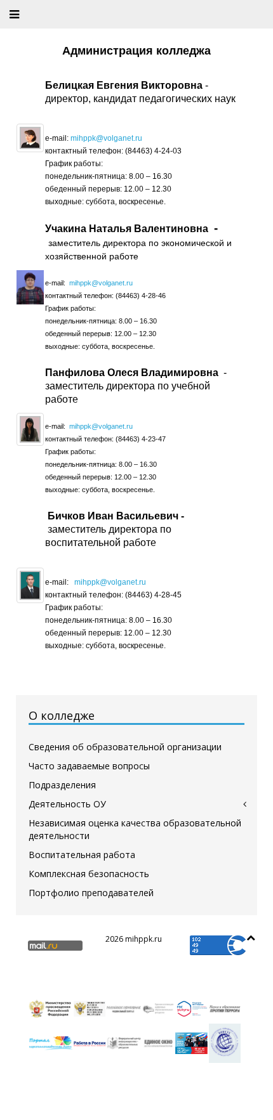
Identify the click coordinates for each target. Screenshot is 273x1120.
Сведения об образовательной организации (125, 747)
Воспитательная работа (82, 855)
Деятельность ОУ (67, 804)
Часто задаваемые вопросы (89, 766)
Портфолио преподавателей (91, 893)
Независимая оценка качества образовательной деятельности (135, 829)
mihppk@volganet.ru (106, 138)
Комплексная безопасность (89, 874)
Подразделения (62, 785)
